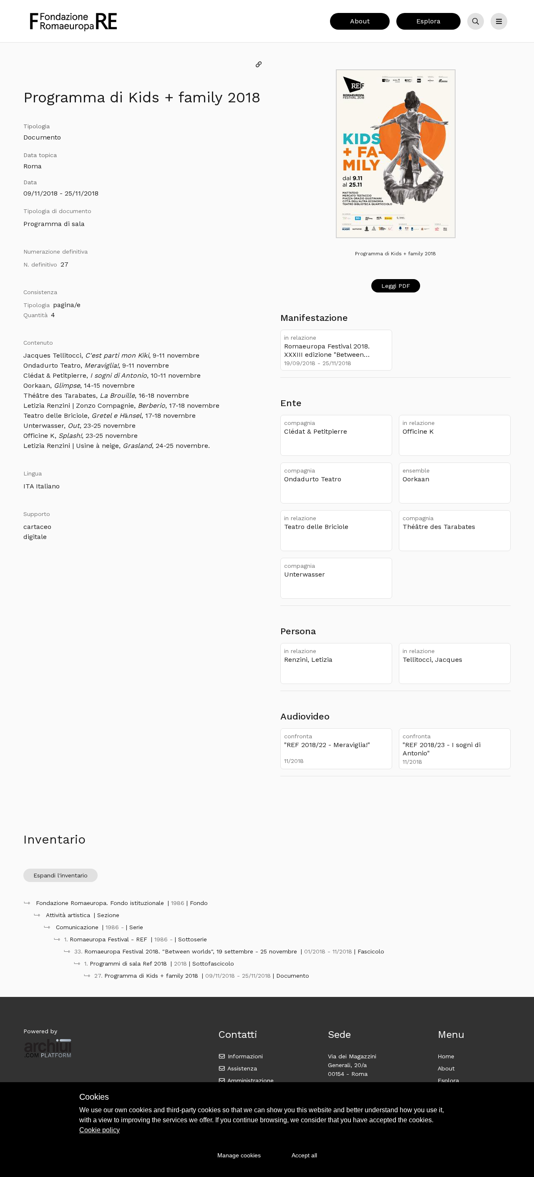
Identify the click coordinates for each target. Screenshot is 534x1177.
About (360, 21)
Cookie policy (99, 1130)
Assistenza (241, 1068)
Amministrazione (250, 1080)
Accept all (304, 1155)
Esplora (428, 21)
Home (446, 1056)
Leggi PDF (395, 285)
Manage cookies (239, 1155)
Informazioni (244, 1056)
